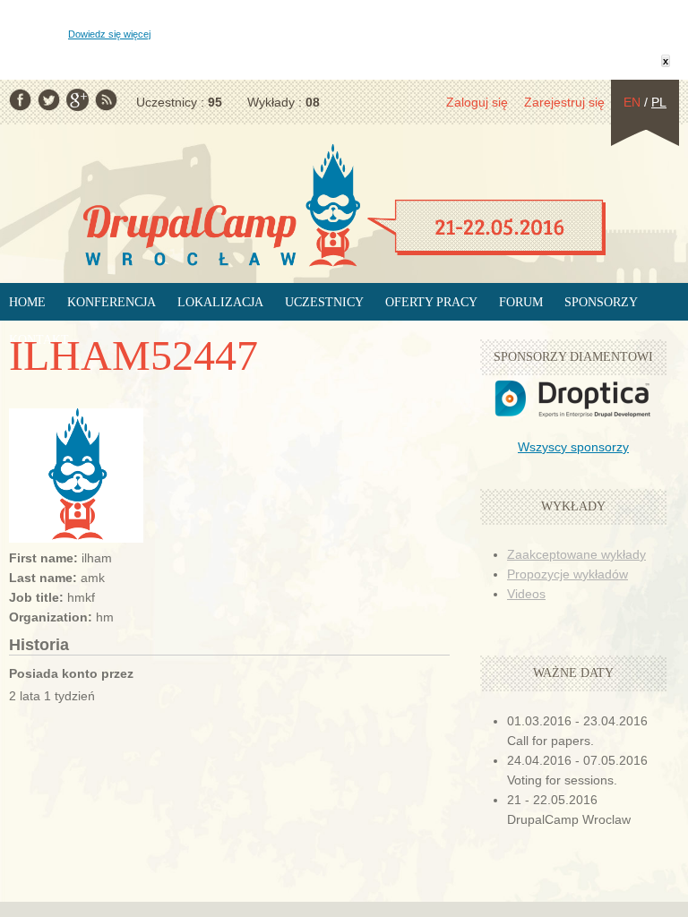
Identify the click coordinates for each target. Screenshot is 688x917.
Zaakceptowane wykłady (576, 554)
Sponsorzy (601, 302)
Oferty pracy (431, 302)
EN (632, 102)
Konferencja (111, 302)
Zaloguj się (477, 102)
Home (27, 302)
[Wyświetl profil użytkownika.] (76, 538)
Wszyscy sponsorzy (573, 447)
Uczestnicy (324, 302)
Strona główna (344, 207)
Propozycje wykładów (567, 574)
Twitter (49, 100)
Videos (526, 594)
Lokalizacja (220, 302)
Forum (521, 302)
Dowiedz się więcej (109, 34)
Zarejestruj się (564, 102)
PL (658, 102)
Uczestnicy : (179, 102)
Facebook (20, 100)
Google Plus (77, 100)
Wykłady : (283, 102)
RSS (106, 100)
